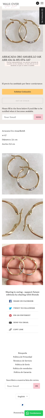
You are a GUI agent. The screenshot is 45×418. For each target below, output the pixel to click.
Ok (36, 386)
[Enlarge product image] (22, 31)
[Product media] (22, 173)
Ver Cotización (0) (42, 16)
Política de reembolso (22, 368)
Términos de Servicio (22, 360)
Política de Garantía (22, 372)
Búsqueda (22, 353)
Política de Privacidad (22, 356)
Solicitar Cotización (22, 91)
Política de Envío (22, 364)
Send (38, 117)
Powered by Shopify (22, 412)
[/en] (13, 5)
